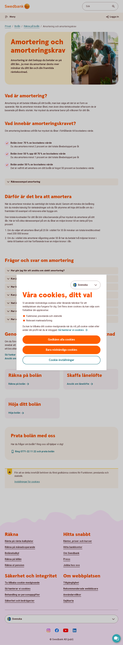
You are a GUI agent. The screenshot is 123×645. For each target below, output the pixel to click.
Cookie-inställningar (61, 360)
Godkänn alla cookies (61, 340)
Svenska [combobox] (83, 284)
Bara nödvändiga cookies (61, 350)
